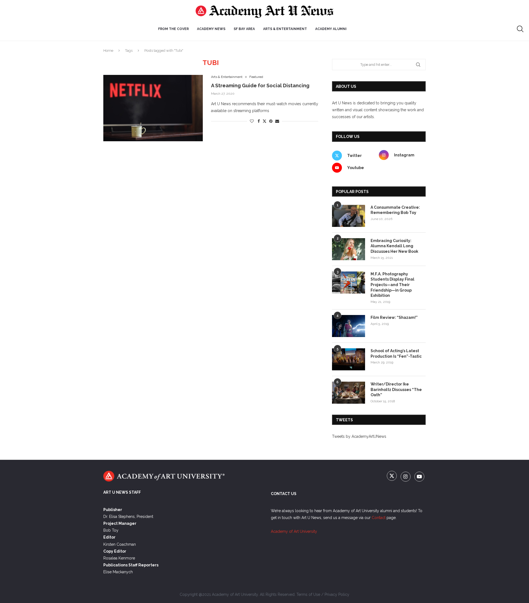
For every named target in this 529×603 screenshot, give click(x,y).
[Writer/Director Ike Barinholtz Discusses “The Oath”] (348, 393)
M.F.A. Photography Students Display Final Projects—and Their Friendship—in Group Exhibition (392, 285)
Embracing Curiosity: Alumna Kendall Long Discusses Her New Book (394, 246)
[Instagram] (406, 477)
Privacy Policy (337, 594)
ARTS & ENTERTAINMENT (285, 29)
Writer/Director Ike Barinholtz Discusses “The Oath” (396, 389)
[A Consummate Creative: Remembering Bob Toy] (348, 216)
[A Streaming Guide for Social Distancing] (153, 108)
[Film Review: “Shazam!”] (348, 326)
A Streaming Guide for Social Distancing (260, 85)
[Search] (520, 29)
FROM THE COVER (173, 29)
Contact (378, 517)
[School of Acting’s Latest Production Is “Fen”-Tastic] (348, 359)
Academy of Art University (294, 531)
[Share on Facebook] (259, 121)
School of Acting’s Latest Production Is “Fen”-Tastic (396, 353)
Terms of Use (308, 594)
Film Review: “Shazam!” (394, 317)
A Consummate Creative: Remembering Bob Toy (395, 210)
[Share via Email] (277, 121)
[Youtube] (419, 477)
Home (108, 50)
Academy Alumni (331, 29)
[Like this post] (252, 121)
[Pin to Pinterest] (270, 121)
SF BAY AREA (244, 29)
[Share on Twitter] (264, 121)
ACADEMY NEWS (211, 29)
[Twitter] (392, 477)
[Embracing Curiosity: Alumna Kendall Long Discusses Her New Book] (348, 249)
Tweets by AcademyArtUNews (359, 436)
